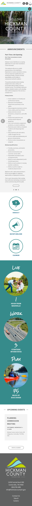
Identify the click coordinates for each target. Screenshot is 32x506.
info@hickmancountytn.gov (16, 490)
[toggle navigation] (29, 8)
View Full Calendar (16, 447)
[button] (3, 121)
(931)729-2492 (16, 487)
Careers (16, 501)
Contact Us (16, 37)
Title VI (16, 498)
